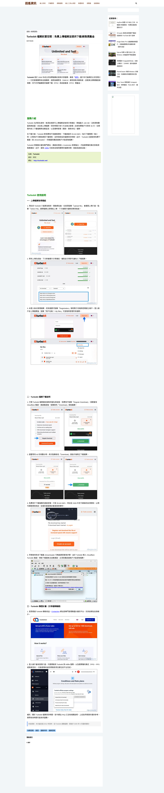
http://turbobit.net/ (41, 160)
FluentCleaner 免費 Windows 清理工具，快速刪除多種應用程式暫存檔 (127, 74)
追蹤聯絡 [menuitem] (97, 3)
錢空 (76, 77)
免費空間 (34, 31)
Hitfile (47, 148)
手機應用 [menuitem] (51, 3)
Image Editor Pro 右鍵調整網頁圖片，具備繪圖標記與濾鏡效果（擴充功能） (127, 44)
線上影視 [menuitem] (42, 3)
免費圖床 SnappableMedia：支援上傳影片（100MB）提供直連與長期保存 (127, 63)
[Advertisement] (64, 19)
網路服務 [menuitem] (60, 3)
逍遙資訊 (30, 3)
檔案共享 (44, 730)
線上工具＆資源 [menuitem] (70, 3)
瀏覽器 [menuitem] (89, 3)
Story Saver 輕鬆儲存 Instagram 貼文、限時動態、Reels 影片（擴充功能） (127, 84)
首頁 (28, 31)
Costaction (55, 611)
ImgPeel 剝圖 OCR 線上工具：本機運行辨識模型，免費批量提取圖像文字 (127, 25)
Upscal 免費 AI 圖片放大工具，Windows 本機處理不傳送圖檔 (126, 53)
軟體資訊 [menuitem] (81, 3)
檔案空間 (52, 730)
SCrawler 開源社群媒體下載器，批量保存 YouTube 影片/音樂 (127, 34)
